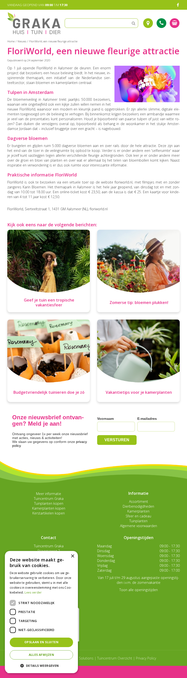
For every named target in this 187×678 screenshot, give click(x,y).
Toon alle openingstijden (138, 589)
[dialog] (41, 612)
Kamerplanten (138, 511)
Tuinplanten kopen (48, 503)
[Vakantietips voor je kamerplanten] (138, 361)
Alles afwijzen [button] (41, 655)
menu (16, 671)
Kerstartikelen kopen (48, 513)
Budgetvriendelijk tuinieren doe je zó (48, 392)
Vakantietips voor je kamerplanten (139, 392)
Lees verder (33, 592)
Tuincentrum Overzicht (114, 658)
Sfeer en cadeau (138, 516)
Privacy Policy (146, 658)
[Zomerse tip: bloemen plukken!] (138, 271)
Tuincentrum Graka (49, 498)
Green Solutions (81, 658)
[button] (41, 665)
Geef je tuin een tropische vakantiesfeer (49, 302)
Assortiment (138, 501)
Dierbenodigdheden (138, 506)
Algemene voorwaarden (138, 525)
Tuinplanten (138, 521)
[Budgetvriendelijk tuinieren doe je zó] (48, 361)
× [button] (72, 556)
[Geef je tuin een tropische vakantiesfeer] (48, 271)
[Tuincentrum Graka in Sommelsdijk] (33, 23)
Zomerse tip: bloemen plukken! (139, 302)
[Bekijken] (174, 23)
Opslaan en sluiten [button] (41, 642)
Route (148, 23)
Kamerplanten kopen (48, 508)
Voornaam (105, 419)
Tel (161, 23)
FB (178, 4)
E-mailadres (147, 419)
